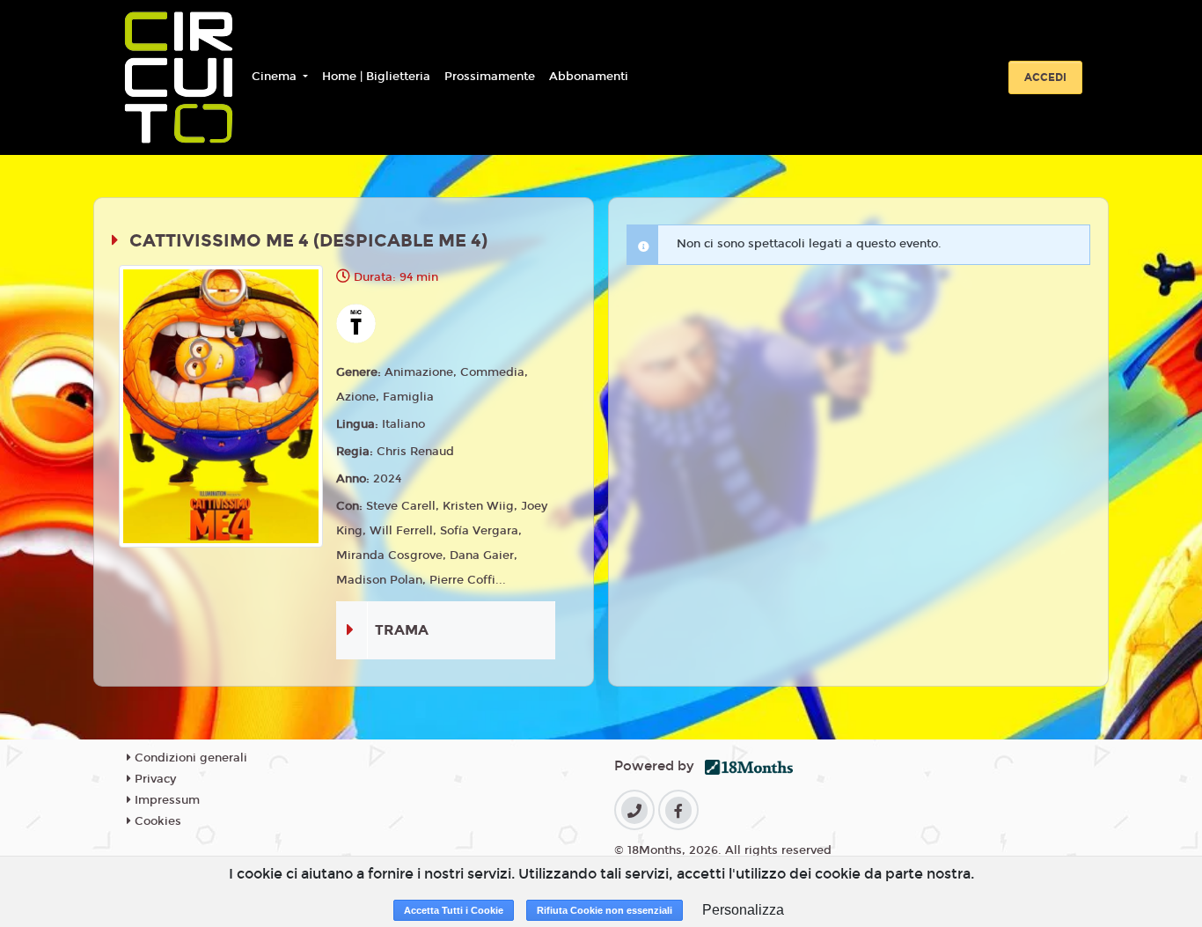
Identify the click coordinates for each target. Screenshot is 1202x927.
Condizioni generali (189, 758)
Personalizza (743, 909)
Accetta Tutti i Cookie (453, 910)
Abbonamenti (588, 77)
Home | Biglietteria (376, 77)
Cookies (156, 821)
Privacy (153, 779)
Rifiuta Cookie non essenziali (604, 910)
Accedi (1045, 77)
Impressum (165, 800)
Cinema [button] (276, 77)
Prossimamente (489, 77)
